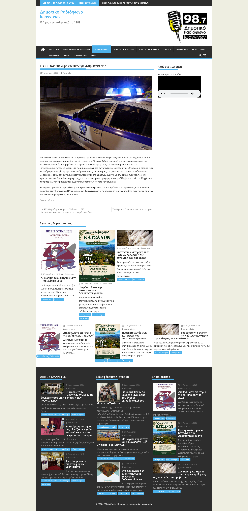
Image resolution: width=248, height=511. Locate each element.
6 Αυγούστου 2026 (76, 419)
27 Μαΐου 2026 (130, 432)
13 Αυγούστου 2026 (51, 274)
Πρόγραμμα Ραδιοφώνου (76, 49)
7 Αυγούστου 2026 (76, 385)
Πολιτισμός (198, 49)
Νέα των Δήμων (98, 315)
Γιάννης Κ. (67, 73)
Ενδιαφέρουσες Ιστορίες (107, 427)
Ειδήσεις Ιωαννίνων (124, 49)
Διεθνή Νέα (182, 49)
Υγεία (67, 55)
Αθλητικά (54, 55)
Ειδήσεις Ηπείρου (148, 49)
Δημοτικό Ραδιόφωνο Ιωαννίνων (61, 14)
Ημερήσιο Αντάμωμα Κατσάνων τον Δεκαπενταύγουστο (129, 2)
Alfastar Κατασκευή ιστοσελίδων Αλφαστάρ (131, 504)
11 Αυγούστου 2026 (127, 248)
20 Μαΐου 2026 (130, 464)
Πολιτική (166, 49)
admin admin (68, 274)
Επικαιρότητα (102, 49)
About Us (54, 49)
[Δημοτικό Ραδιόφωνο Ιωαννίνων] (43, 49)
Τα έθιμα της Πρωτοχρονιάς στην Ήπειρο (131, 209)
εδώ (179, 74)
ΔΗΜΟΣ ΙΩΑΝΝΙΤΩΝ (49, 414)
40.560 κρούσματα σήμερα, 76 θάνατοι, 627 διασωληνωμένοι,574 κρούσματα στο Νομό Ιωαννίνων (67, 211)
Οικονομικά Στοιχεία (85, 55)
